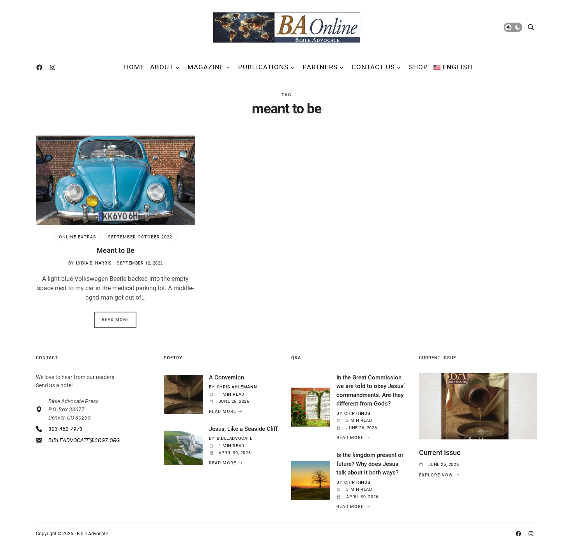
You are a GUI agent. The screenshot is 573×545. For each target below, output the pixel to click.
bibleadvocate (235, 438)
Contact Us (373, 67)
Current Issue (440, 452)
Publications (263, 67)
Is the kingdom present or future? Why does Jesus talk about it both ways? (369, 464)
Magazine (205, 67)
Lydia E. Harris (94, 263)
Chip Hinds (357, 413)
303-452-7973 (65, 429)
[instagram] (54, 67)
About (161, 67)
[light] (513, 27)
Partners (320, 67)
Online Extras (77, 237)
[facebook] (41, 67)
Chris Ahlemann (237, 387)
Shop (418, 67)
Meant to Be (115, 250)
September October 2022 (140, 237)
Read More (115, 319)
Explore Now (436, 475)
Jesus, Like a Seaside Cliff (243, 428)
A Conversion (226, 377)
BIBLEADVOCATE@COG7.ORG (84, 440)
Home (134, 67)
